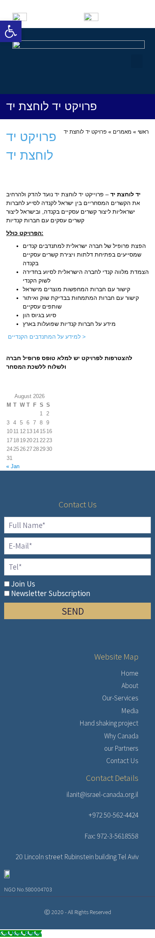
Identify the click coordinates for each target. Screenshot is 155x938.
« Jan (12, 466)
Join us (23, 584)
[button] (137, 61)
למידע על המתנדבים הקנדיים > (46, 336)
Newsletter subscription (51, 593)
